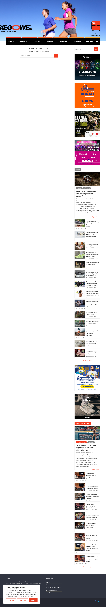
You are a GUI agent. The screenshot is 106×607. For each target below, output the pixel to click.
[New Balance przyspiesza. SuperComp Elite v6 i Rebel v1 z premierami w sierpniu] (80, 291)
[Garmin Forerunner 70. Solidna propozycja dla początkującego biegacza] (80, 281)
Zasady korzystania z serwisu (53, 587)
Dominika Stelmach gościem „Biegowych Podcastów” (91, 506)
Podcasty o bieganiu (83, 423)
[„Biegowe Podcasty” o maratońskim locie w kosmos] (80, 534)
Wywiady (77, 41)
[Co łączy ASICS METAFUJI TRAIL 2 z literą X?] (80, 312)
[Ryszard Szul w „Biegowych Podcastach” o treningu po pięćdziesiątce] (80, 484)
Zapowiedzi (23, 41)
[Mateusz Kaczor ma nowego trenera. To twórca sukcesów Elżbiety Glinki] (80, 513)
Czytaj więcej (95, 217)
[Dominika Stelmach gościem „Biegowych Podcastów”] (80, 503)
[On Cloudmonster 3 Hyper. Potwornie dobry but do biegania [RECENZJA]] (80, 271)
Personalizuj (11, 600)
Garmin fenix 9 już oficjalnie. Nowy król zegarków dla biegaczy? (86, 193)
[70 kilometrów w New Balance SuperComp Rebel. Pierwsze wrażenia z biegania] (80, 220)
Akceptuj (33, 600)
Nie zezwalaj (22, 600)
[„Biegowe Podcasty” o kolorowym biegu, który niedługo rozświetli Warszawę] (80, 472)
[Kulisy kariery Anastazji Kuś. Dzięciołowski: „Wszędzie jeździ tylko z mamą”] (87, 427)
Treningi (50, 41)
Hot (84, 188)
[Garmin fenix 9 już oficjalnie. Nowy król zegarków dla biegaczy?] (87, 173)
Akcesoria (79, 188)
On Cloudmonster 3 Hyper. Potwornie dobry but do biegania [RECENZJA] (92, 274)
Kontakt (89, 41)
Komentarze (64, 41)
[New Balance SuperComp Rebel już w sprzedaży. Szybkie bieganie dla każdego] (80, 232)
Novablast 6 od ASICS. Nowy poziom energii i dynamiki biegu (91, 353)
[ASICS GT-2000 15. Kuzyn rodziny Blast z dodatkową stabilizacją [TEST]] (80, 252)
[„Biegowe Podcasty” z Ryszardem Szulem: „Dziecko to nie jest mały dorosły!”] (80, 544)
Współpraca (49, 585)
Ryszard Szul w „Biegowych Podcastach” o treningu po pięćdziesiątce (92, 486)
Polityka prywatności (51, 590)
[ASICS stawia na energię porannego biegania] (80, 243)
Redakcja (89, 198)
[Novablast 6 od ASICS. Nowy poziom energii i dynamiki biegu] (80, 350)
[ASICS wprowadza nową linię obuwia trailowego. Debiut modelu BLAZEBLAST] (80, 329)
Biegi (10, 41)
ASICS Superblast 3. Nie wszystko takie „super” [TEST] (91, 343)
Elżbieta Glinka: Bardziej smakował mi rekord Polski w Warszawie (92, 496)
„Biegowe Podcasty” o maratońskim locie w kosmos (91, 537)
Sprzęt (37, 41)
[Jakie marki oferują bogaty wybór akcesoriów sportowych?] (80, 261)
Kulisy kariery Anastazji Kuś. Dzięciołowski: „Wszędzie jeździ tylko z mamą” (86, 448)
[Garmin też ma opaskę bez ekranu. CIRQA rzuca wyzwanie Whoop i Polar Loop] (80, 300)
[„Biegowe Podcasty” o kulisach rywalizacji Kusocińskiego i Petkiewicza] (80, 523)
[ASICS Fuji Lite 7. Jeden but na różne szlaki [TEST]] (80, 320)
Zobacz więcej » (87, 360)
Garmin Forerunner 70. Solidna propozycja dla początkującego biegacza (92, 283)
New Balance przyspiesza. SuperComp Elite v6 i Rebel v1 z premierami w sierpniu (92, 293)
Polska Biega (91, 442)
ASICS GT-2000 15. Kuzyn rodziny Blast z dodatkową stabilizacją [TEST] (92, 254)
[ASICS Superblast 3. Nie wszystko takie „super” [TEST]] (80, 340)
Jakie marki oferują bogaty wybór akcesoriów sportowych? (92, 264)
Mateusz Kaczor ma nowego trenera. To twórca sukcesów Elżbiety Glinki (92, 515)
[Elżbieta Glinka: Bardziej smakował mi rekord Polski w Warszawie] (80, 494)
